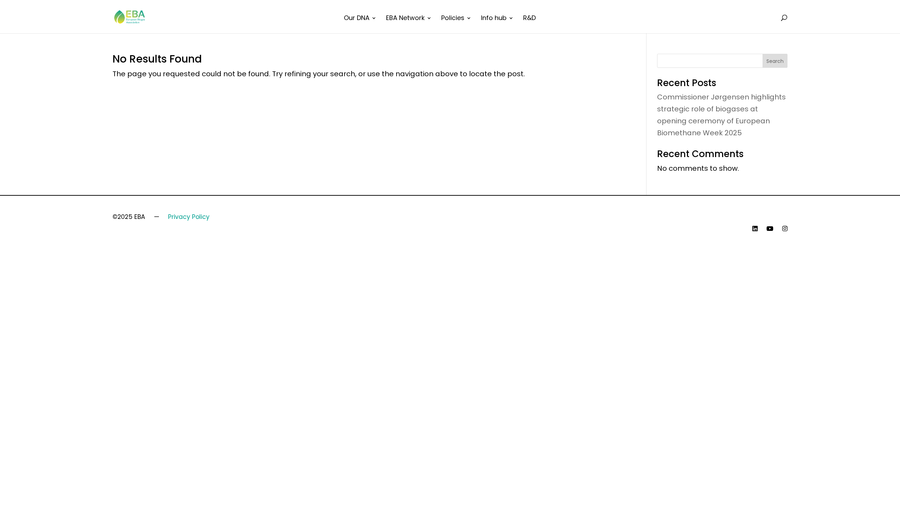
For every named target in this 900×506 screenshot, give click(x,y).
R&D (529, 18)
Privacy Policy (189, 217)
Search (775, 61)
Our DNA (356, 18)
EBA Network (405, 18)
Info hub (494, 18)
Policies (452, 18)
